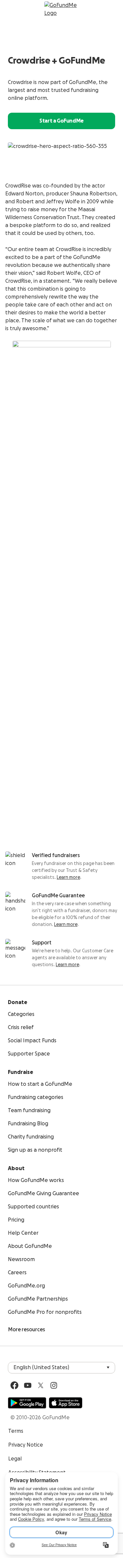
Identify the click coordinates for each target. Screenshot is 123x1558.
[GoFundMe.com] (61, 9)
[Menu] (111, 9)
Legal (15, 1458)
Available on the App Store (65, 1402)
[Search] (11, 9)
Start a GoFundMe (61, 121)
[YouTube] (27, 1385)
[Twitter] (40, 1385)
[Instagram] (53, 1385)
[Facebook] (14, 1385)
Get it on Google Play (27, 1402)
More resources (26, 1329)
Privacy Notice (25, 1445)
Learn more (68, 877)
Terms (15, 1431)
